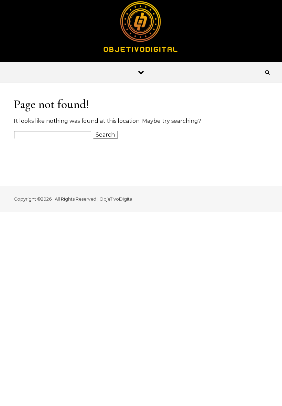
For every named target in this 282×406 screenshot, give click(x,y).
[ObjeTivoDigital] (141, 29)
